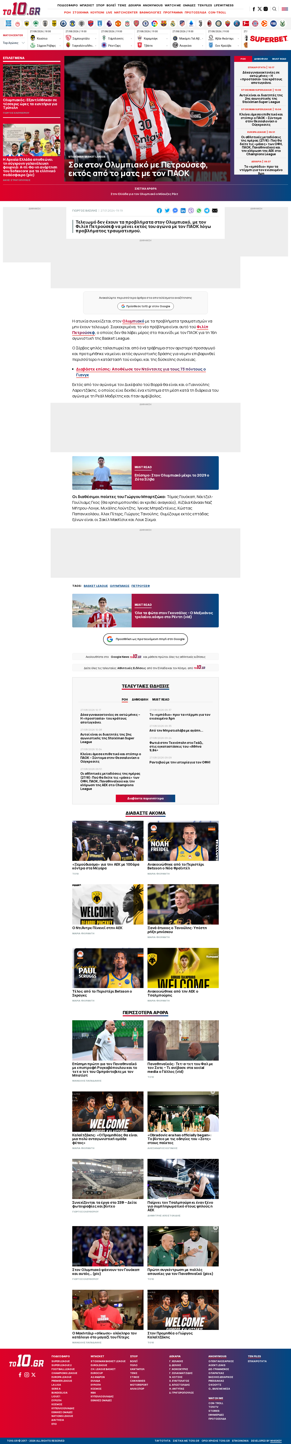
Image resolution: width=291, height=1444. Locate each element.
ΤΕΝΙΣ (122, 5)
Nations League (62, 1416)
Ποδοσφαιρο (60, 1356)
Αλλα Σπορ (137, 1388)
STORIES (214, 1411)
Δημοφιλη (140, 699)
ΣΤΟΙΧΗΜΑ (80, 12)
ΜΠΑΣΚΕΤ (87, 5)
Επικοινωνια (240, 1440)
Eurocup (97, 1373)
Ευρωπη (56, 1400)
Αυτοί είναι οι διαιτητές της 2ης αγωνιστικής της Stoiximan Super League (261, 99)
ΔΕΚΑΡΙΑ (134, 5)
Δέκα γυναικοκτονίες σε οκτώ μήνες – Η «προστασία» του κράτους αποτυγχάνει (261, 77)
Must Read (160, 699)
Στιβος (134, 1377)
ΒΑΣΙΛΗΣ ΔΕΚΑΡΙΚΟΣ (220, 1377)
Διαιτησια (57, 1420)
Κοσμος (56, 1404)
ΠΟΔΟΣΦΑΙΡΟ (67, 5)
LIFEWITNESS (224, 5)
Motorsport (139, 1384)
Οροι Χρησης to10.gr (216, 1440)
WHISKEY (276, 1440)
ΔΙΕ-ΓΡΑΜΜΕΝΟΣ (218, 1369)
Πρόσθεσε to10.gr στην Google (148, 306)
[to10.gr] (22, 9)
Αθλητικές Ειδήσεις (131, 668)
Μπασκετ (97, 1356)
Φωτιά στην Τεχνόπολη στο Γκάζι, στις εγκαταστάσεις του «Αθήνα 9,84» (176, 746)
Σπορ (134, 1356)
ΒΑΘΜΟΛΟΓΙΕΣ (150, 12)
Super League (60, 1361)
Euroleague (99, 1365)
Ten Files (254, 1356)
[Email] (214, 210)
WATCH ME (173, 5)
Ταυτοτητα (162, 1440)
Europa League (61, 1377)
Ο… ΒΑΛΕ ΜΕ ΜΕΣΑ (219, 1388)
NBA (93, 1392)
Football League (63, 1369)
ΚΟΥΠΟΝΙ (97, 12)
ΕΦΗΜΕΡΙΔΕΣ (216, 1415)
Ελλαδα (95, 1381)
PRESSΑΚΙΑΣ (216, 1381)
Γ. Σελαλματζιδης (181, 1373)
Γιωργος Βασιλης (84, 210)
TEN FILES (205, 5)
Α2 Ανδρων (98, 1377)
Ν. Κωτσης (176, 1377)
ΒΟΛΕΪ (111, 5)
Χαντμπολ (137, 1369)
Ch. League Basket (103, 1369)
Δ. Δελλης (175, 1365)
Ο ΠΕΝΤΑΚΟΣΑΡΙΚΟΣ (221, 1361)
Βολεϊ (133, 1361)
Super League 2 (61, 1365)
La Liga (56, 1384)
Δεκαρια (175, 1356)
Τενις (133, 1373)
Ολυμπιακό (133, 321)
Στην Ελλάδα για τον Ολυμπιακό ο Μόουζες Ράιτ (144, 194)
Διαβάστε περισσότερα (145, 798)
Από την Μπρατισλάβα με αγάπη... (176, 730)
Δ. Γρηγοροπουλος (181, 1392)
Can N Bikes (137, 1381)
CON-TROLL (217, 12)
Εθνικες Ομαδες (62, 1412)
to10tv (213, 1407)
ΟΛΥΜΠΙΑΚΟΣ (119, 586)
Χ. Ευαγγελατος (179, 1381)
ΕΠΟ (54, 1424)
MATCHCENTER (126, 12)
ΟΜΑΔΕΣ (189, 5)
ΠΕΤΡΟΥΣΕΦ (140, 586)
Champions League (64, 1373)
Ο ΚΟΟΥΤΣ (214, 1384)
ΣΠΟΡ (100, 5)
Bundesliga (59, 1392)
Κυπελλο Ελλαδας (62, 1408)
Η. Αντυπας (176, 1388)
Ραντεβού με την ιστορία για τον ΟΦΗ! (179, 762)
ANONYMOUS (153, 5)
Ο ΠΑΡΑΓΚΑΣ (216, 1373)
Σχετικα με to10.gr (186, 1440)
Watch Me (215, 1398)
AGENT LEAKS (216, 1365)
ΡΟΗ (67, 12)
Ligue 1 (55, 1396)
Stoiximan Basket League (108, 1361)
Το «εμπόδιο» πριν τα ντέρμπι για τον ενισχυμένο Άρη (261, 170)
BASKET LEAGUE (96, 586)
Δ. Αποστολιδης (179, 1384)
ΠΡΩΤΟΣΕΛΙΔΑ (195, 12)
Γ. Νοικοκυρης (178, 1369)
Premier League (61, 1381)
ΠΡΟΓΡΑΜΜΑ (173, 12)
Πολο (133, 1365)
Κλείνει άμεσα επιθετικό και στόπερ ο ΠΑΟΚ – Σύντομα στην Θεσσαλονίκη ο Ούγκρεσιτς (261, 119)
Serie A (56, 1388)
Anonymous (217, 1356)
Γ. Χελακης (176, 1361)
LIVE (109, 12)
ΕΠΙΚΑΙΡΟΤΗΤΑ (257, 1361)
